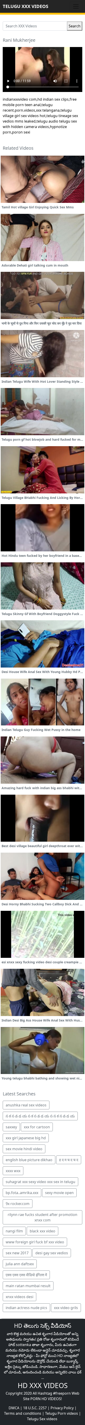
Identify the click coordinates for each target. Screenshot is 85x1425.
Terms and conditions (22, 1413)
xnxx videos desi (19, 1296)
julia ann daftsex (20, 1263)
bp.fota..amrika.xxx (22, 1192)
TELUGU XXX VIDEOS (25, 6)
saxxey (11, 1126)
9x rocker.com (17, 1203)
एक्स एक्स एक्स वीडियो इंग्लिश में (26, 1274)
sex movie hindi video (24, 1148)
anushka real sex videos (26, 1105)
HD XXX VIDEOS (43, 1385)
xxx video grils (66, 1307)
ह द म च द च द (68, 1159)
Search (74, 26)
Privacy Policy (62, 1407)
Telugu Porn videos (61, 1413)
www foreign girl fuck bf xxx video (35, 1241)
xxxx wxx (13, 1170)
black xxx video (42, 1231)
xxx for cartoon (37, 1126)
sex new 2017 (17, 1252)
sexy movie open (59, 1192)
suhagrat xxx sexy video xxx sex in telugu (40, 1181)
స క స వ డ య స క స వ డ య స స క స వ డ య (40, 1116)
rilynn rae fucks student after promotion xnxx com (42, 1217)
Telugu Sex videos (42, 1418)
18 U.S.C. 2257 (35, 1407)
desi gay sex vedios (51, 1252)
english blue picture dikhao (29, 1159)
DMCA (14, 1407)
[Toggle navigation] (76, 6)
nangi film (14, 1231)
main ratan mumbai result (28, 1285)
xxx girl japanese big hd (26, 1137)
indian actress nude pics (26, 1307)
